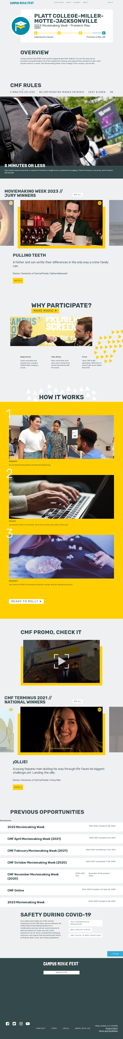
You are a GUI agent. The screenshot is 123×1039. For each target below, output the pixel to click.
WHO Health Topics (80, 930)
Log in (110, 2)
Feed (54, 1028)
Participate (59, 2)
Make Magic (44, 310)
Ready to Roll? (24, 601)
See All (77, 195)
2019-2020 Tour (89, 889)
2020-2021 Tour (95, 838)
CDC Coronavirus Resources (79, 923)
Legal (66, 1028)
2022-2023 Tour (95, 901)
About (85, 2)
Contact (41, 1028)
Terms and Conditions (108, 1031)
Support (77, 2)
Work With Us (82, 1028)
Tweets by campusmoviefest (50, 978)
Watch (68, 2)
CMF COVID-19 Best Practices (85, 935)
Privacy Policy (112, 1028)
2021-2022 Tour (95, 826)
